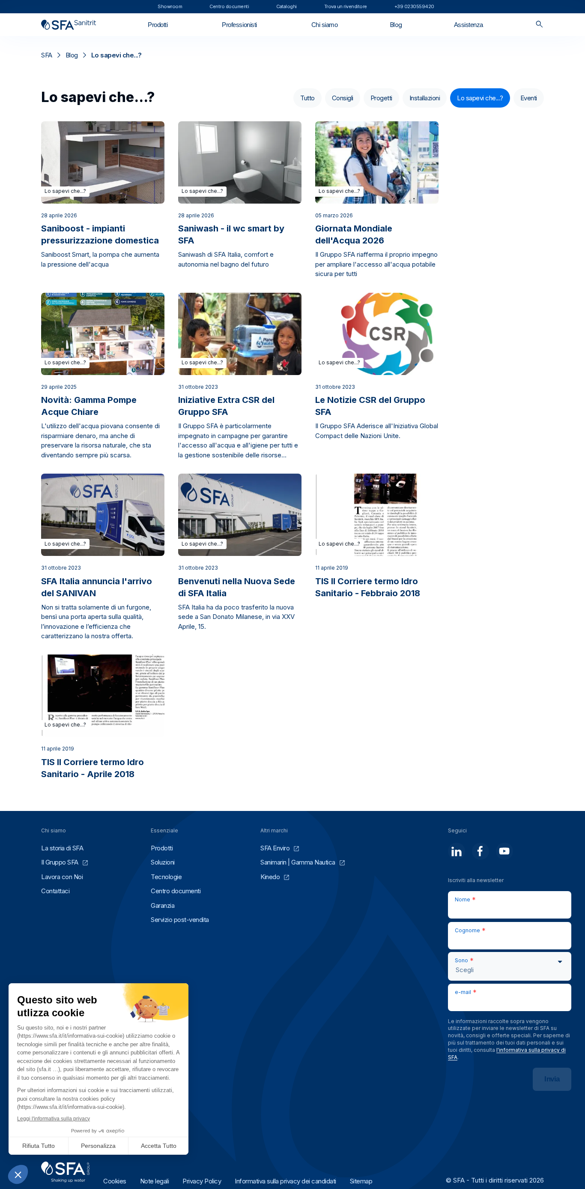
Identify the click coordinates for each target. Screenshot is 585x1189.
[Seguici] (456, 851)
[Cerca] (539, 24)
